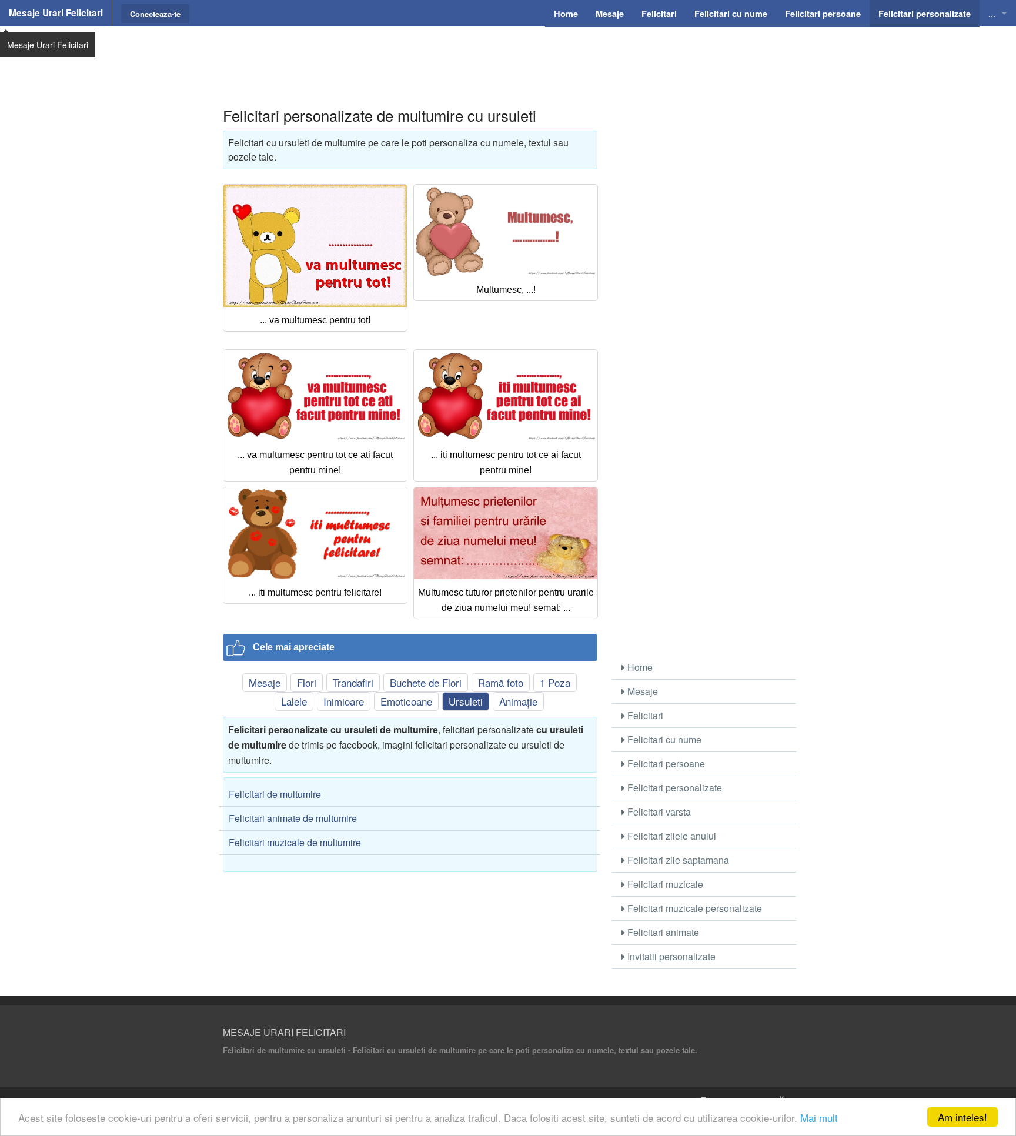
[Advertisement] (508, 55)
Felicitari (644, 715)
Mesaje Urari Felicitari (56, 12)
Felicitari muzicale (664, 884)
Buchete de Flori (426, 682)
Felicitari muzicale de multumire (295, 842)
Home (639, 667)
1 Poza (555, 682)
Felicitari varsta (658, 811)
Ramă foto (500, 682)
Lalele (294, 701)
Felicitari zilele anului (670, 836)
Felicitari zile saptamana (677, 860)
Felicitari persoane (665, 763)
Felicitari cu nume (663, 739)
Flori (306, 682)
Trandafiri (353, 682)
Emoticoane (406, 701)
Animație (518, 701)
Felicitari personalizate (673, 787)
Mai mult (819, 1117)
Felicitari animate (662, 932)
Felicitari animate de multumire (293, 818)
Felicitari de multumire (275, 794)
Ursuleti (466, 701)
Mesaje (264, 682)
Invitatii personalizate (670, 956)
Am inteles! (962, 1117)
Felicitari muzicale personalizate (693, 908)
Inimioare (343, 701)
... (991, 13)
